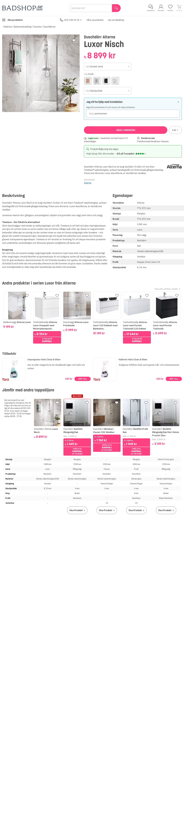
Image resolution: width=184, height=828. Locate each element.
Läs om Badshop (116, 20)
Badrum (8, 26)
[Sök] (116, 8)
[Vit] (115, 81)
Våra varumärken (95, 20)
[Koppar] (88, 81)
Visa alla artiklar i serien (166, 289)
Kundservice (151, 10)
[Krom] (97, 81)
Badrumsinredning (23, 26)
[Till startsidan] (22, 8)
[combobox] (107, 66)
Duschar (37, 26)
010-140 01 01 (72, 20)
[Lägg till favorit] (74, 40)
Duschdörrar (49, 26)
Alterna (87, 182)
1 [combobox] (174, 130)
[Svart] (106, 81)
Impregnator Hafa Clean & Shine (43, 359)
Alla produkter (15, 20)
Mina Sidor (161, 10)
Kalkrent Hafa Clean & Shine (133, 359)
